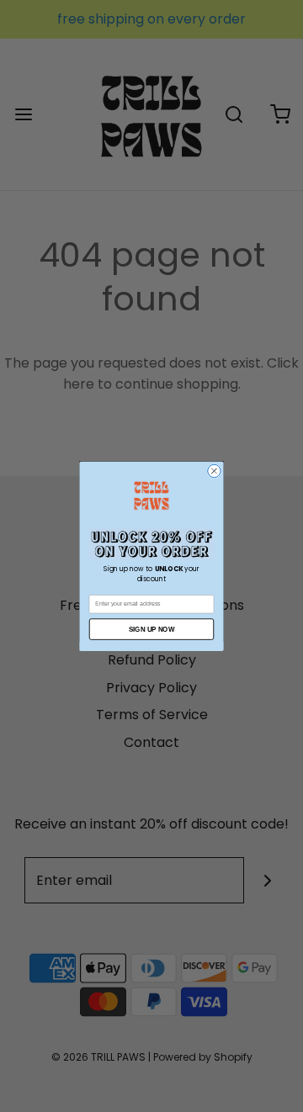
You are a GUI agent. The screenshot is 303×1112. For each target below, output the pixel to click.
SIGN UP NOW (151, 629)
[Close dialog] (214, 470)
